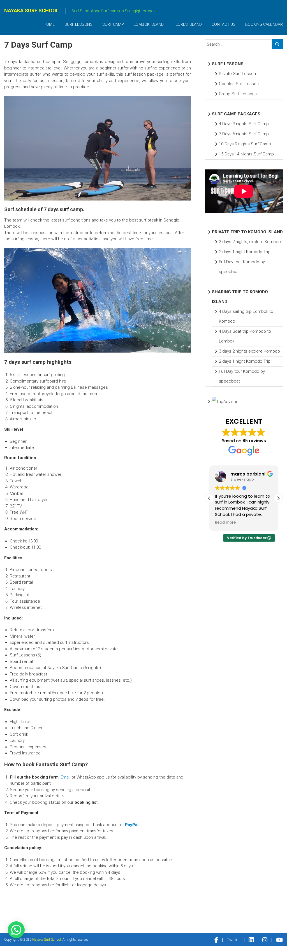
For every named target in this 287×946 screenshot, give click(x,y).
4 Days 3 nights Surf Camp (244, 123)
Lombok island (149, 24)
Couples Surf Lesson (239, 83)
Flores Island (187, 24)
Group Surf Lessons (238, 93)
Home (49, 24)
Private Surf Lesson (237, 73)
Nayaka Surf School (31, 10)
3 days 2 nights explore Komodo (249, 351)
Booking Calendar (264, 24)
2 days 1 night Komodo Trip (244, 251)
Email (65, 777)
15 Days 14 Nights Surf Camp (246, 154)
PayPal (131, 824)
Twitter (233, 939)
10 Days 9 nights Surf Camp (245, 143)
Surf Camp (113, 24)
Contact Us (223, 24)
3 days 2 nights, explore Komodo (250, 241)
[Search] (277, 44)
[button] (278, 498)
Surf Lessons (78, 24)
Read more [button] (225, 522)
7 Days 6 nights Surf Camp (244, 133)
